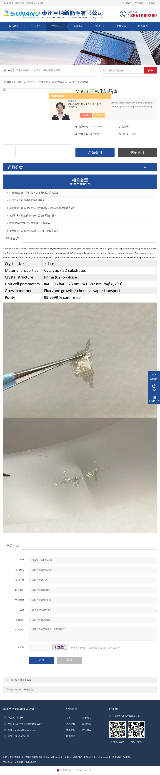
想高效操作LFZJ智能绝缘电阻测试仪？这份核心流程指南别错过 (42, 208)
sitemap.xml (104, 757)
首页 (20, 82)
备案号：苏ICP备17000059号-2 (79, 757)
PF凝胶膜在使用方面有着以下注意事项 (29, 223)
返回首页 (126, 3)
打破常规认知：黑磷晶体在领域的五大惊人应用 (34, 192)
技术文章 (100, 26)
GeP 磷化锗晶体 (23, 680)
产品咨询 (95, 152)
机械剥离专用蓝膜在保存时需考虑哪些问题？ (32, 215)
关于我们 (35, 26)
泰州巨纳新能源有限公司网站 (30, 3)
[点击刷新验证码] (60, 647)
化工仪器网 (30, 761)
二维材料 (43, 82)
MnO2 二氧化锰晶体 (25, 689)
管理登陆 (7, 761)
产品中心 (55, 26)
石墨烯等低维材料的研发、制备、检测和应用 (38, 70)
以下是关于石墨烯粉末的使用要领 (27, 200)
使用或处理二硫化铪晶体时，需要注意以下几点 (34, 230)
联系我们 (151, 3)
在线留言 (139, 3)
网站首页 (14, 26)
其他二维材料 (58, 82)
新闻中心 (78, 26)
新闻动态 (86, 724)
